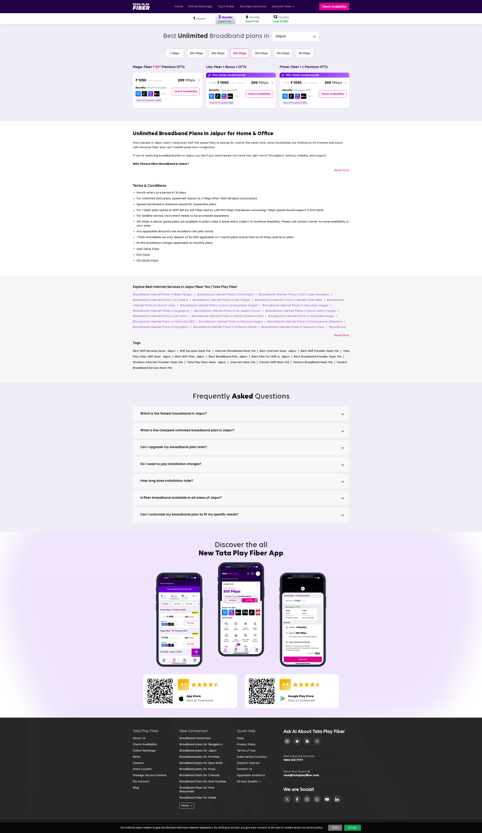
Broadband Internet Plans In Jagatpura (162, 310)
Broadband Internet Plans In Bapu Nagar (164, 294)
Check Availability (145, 744)
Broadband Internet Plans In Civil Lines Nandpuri (295, 294)
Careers (138, 763)
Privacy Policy (246, 744)
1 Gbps (174, 53)
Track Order (226, 6)
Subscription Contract (252, 756)
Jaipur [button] (280, 36)
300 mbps (218, 53)
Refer (137, 756)
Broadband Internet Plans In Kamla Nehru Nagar (302, 310)
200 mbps (239, 53)
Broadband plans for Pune (197, 769)
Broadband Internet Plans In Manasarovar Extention (306, 321)
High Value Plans (148, 248)
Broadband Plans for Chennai (199, 775)
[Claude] (307, 741)
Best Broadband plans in (216, 36)
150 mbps (261, 53)
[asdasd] (287, 799)
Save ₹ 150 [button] (224, 21)
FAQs (240, 738)
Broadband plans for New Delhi (201, 763)
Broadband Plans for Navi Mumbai (202, 781)
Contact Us (244, 769)
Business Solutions (253, 6)
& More (163, 94)
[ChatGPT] (287, 741)
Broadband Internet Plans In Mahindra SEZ (165, 321)
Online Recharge (200, 6)
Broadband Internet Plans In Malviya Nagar (232, 321)
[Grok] (317, 741)
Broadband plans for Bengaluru (201, 744)
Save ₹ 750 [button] (252, 21)
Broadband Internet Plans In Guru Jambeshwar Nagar (220, 305)
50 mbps (304, 53)
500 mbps (196, 53)
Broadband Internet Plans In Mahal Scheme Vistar (228, 316)
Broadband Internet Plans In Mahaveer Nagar (302, 316)
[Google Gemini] (297, 741)
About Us (139, 738)
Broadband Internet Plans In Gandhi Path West (290, 300)
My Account (141, 781)
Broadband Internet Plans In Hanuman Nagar (296, 305)
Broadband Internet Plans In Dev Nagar (223, 300)
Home (178, 6)
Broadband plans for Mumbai (199, 756)
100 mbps (283, 53)
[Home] (141, 6)
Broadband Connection (195, 738)
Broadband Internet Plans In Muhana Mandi (226, 327)
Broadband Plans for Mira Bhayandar (196, 789)
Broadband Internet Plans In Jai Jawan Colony (228, 310)
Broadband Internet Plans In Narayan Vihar (294, 327)
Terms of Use (246, 750)
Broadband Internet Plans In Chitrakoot (226, 294)
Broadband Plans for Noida (197, 797)
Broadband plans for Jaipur (198, 750)
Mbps (186, 80)
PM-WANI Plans (147, 260)
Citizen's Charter (248, 763)
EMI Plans (143, 254)
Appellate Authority (251, 775)
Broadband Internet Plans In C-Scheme (162, 300)
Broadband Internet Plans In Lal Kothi (161, 316)
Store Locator (142, 769)
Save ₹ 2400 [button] (280, 21)
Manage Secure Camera (149, 775)
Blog (136, 787)
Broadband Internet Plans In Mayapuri (162, 327)
